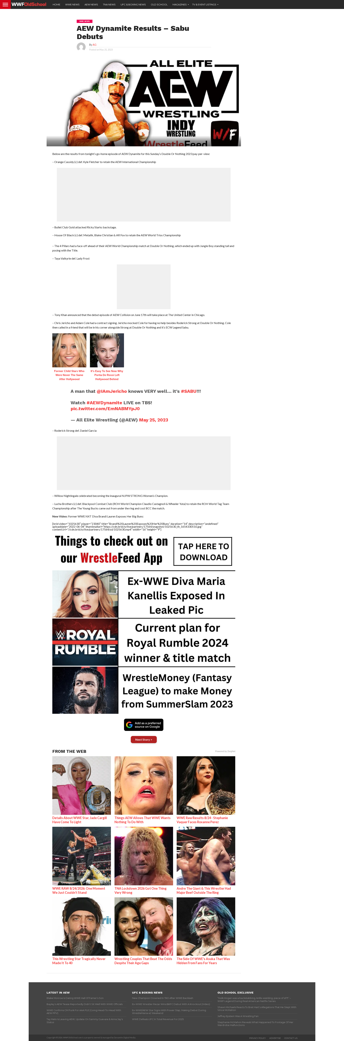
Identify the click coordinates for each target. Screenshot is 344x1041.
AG (94, 44)
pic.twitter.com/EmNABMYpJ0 (105, 408)
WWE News (72, 4)
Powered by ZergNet (225, 751)
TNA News (109, 4)
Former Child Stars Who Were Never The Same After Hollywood (69, 375)
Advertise (275, 1038)
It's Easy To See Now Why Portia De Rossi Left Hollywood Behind (107, 375)
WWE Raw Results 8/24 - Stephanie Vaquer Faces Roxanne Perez (202, 820)
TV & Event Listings (204, 4)
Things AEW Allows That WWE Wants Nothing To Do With (142, 820)
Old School (159, 4)
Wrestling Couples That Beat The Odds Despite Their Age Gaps (143, 961)
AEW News (91, 4)
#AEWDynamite (104, 402)
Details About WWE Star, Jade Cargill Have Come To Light (79, 820)
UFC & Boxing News (133, 4)
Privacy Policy (257, 1038)
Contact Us (290, 1038)
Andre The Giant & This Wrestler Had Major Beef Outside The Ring (204, 890)
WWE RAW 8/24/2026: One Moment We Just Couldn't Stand (78, 890)
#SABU (189, 391)
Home (56, 4)
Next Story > (143, 739)
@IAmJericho (112, 391)
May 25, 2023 (153, 420)
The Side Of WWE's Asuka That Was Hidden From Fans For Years (203, 961)
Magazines (180, 4)
